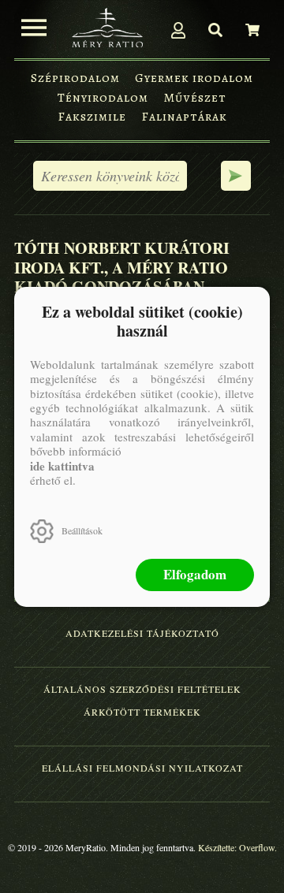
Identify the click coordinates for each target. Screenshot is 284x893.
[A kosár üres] (252, 30)
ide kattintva (62, 466)
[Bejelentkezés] (178, 30)
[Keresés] (215, 30)
